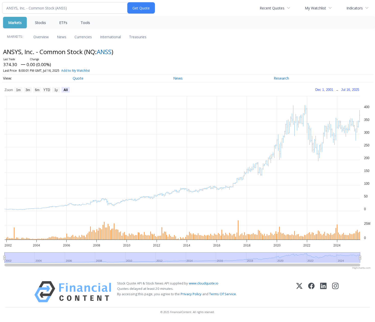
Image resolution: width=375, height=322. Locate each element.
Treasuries (137, 36)
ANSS (104, 51)
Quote (78, 78)
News (61, 36)
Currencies (83, 36)
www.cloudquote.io (203, 283)
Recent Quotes (272, 8)
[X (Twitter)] (299, 292)
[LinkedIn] (323, 292)
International (110, 36)
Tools (85, 22)
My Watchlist (315, 8)
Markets (15, 22)
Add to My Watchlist (75, 70)
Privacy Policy (191, 294)
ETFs (63, 22)
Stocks (40, 22)
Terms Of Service (222, 294)
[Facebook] (311, 292)
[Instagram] (335, 292)
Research (281, 78)
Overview (41, 36)
